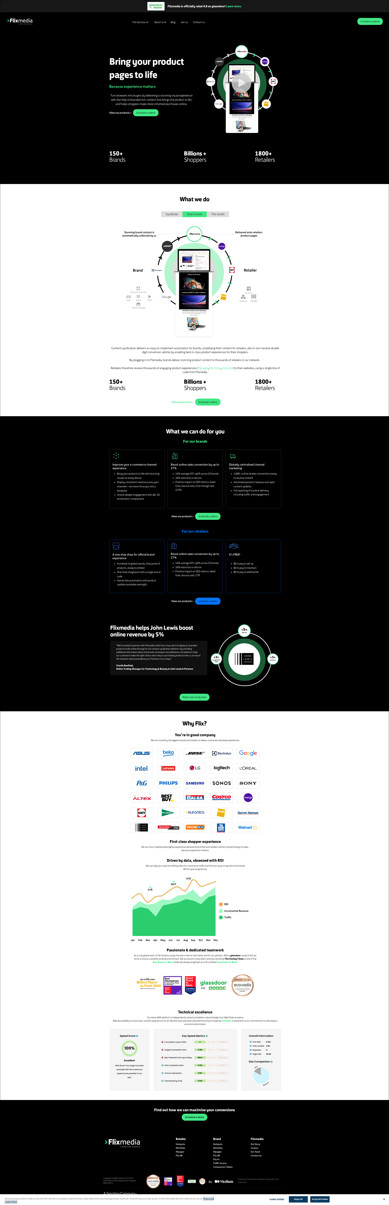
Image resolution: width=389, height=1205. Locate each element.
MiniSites (214, 368)
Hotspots (227, 368)
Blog (173, 22)
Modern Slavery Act (267, 1179)
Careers (254, 1147)
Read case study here (194, 697)
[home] (20, 21)
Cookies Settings (277, 1199)
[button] (140, 22)
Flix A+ (216, 1159)
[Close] (384, 1199)
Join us (184, 22)
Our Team (255, 1151)
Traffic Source (220, 1163)
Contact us (199, 22)
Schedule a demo (370, 21)
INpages (203, 368)
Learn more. (227, 6)
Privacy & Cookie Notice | (248, 1179)
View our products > (120, 112)
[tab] (171, 214)
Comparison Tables (223, 1166)
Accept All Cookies (320, 1199)
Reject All (298, 1199)
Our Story (255, 1144)
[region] (194, 1199)
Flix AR (179, 1155)
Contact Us (256, 1155)
